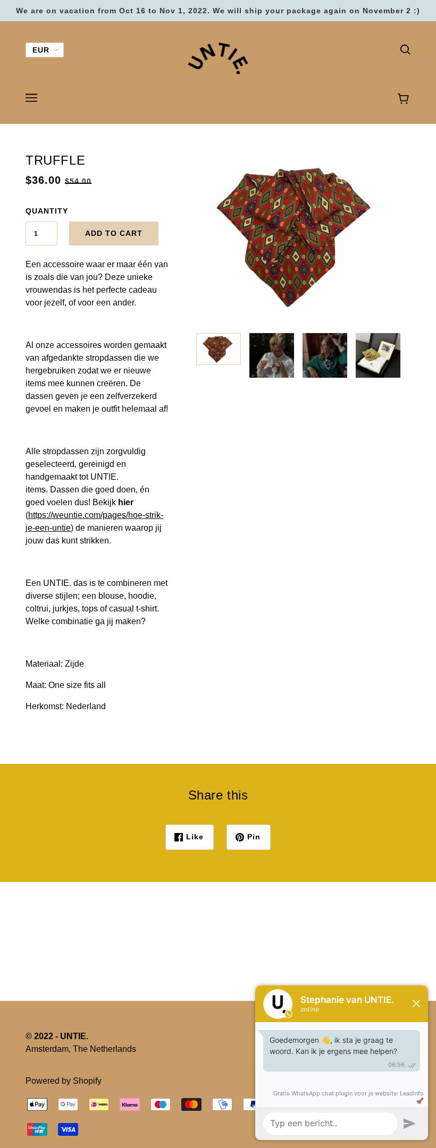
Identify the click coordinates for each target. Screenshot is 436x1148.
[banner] (218, 57)
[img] (405, 48)
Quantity (41, 211)
